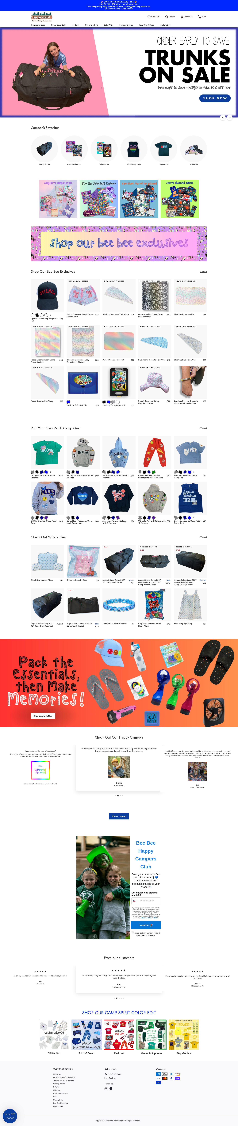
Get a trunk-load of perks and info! (144, 894)
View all (203, 271)
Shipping (57, 1090)
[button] (10, 1116)
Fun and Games (126, 25)
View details (191, 308)
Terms (155, 918)
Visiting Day (165, 25)
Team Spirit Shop (146, 25)
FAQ (55, 1097)
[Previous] (223, 117)
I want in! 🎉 (146, 925)
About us (57, 1074)
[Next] (229, 117)
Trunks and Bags (38, 25)
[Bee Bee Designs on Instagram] (106, 1088)
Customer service (60, 1093)
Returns (56, 1087)
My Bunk (75, 25)
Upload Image (119, 816)
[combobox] (135, 900)
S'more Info (58, 1100)
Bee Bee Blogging (60, 1103)
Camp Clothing (91, 25)
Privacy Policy (146, 918)
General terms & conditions (64, 1077)
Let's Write (109, 25)
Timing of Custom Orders (63, 1080)
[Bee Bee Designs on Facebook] (110, 1088)
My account (58, 1106)
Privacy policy (59, 1084)
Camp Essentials (58, 25)
